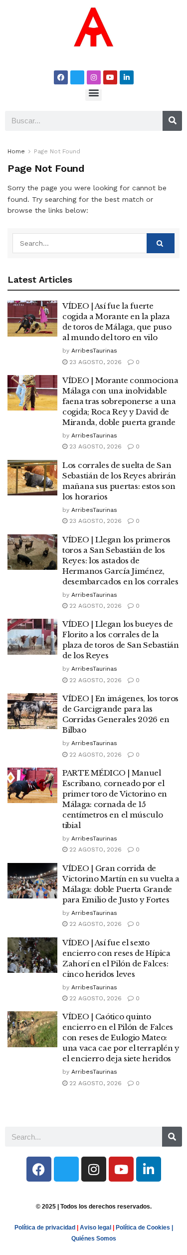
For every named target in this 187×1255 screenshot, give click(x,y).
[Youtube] (110, 77)
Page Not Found (57, 151)
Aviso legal (95, 1227)
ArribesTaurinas (94, 350)
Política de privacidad (44, 1227)
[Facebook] (61, 77)
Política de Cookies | (144, 1227)
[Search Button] (161, 243)
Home (16, 151)
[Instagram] (94, 77)
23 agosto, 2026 (94, 362)
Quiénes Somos (93, 1238)
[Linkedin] (127, 77)
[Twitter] (77, 77)
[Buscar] (172, 121)
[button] (93, 92)
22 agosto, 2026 (94, 605)
